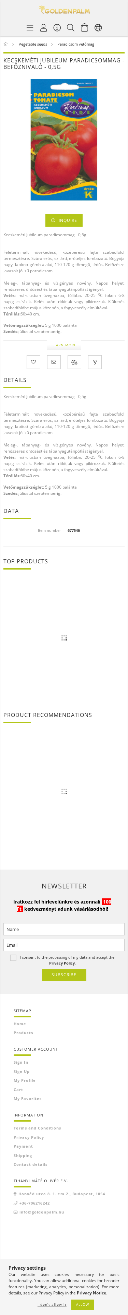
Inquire (68, 220)
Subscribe (64, 975)
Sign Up (22, 1071)
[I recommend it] (54, 362)
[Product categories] (30, 27)
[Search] (71, 27)
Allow (82, 1304)
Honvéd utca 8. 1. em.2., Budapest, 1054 (61, 1193)
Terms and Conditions (37, 1128)
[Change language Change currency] (98, 27)
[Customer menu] (57, 27)
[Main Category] (6, 44)
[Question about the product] (95, 362)
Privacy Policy (29, 1137)
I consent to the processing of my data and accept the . (67, 960)
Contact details (30, 1164)
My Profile (25, 1080)
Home (20, 1023)
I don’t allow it (52, 1304)
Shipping (23, 1155)
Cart (18, 1089)
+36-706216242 (34, 1203)
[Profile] (44, 27)
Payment (23, 1146)
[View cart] (84, 27)
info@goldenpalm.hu (41, 1212)
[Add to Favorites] (33, 362)
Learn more (64, 345)
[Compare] (74, 362)
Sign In (21, 1062)
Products (23, 1032)
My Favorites (28, 1098)
